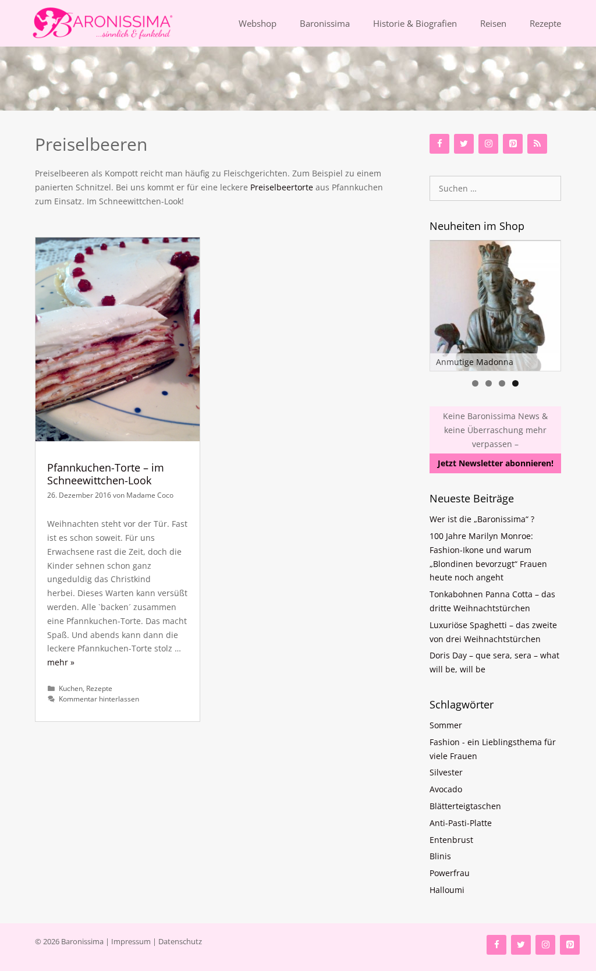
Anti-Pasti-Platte (461, 822)
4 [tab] (515, 383)
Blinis (440, 856)
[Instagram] (488, 144)
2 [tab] (488, 383)
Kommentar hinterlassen (99, 698)
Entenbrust (451, 839)
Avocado (446, 789)
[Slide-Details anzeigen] (495, 305)
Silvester (446, 772)
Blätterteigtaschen (465, 805)
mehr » (60, 662)
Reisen (493, 23)
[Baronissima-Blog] (91, 23)
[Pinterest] (513, 144)
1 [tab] (475, 383)
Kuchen (71, 688)
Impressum (131, 941)
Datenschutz (180, 941)
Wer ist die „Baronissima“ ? (482, 519)
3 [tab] (502, 383)
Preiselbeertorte (281, 187)
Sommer (446, 725)
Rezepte (545, 23)
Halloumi (447, 889)
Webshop (257, 23)
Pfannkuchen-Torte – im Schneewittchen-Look (105, 473)
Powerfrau (450, 872)
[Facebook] (439, 144)
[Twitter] (464, 144)
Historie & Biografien (415, 23)
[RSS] (537, 144)
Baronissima (325, 23)
